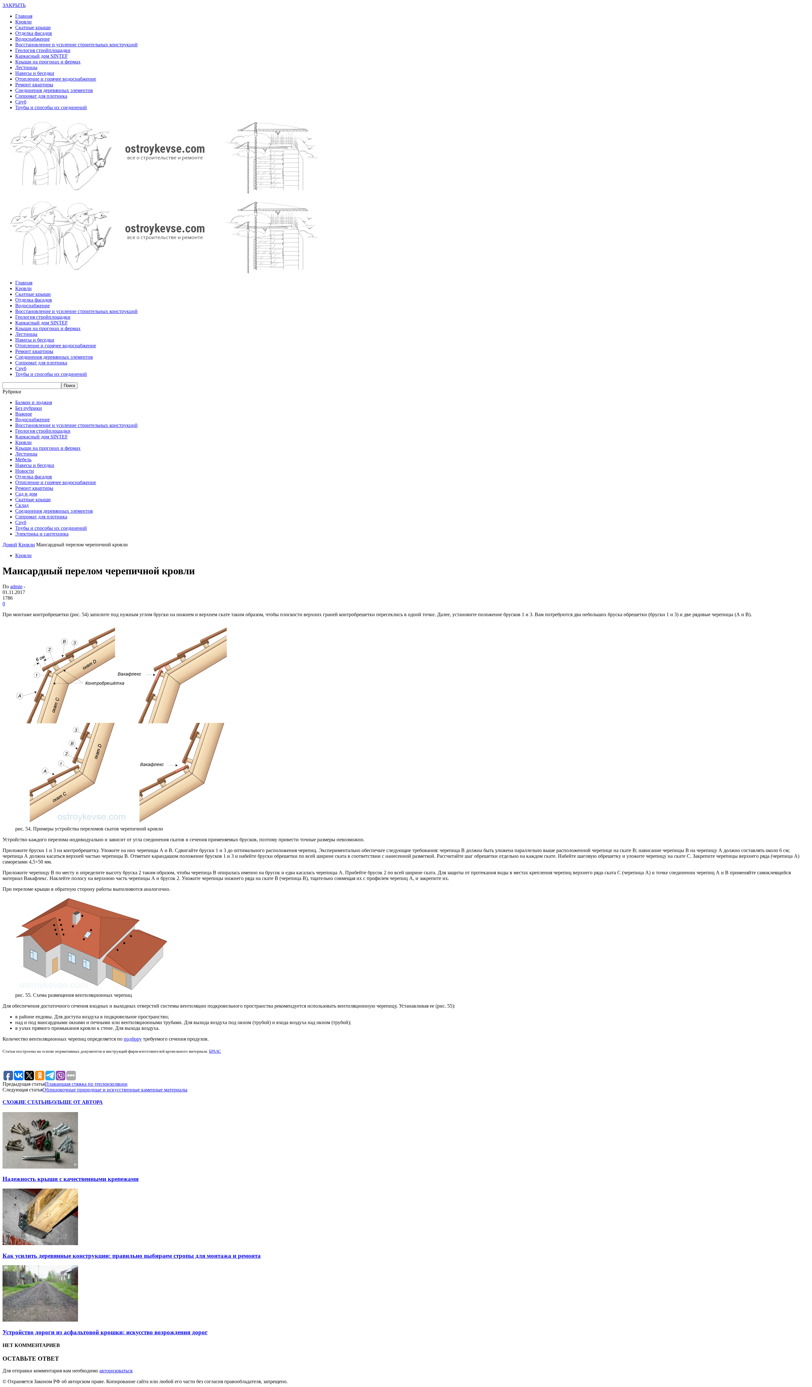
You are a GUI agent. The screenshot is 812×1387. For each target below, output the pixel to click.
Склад (22, 505)
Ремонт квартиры (34, 84)
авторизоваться (115, 1370)
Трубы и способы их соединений (51, 107)
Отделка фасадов (33, 33)
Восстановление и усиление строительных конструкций (76, 44)
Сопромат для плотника (41, 96)
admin (16, 586)
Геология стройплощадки (42, 50)
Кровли (23, 21)
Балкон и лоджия (33, 402)
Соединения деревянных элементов (54, 90)
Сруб (20, 101)
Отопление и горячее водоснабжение (55, 79)
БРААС (215, 1051)
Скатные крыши (33, 27)
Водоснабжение (32, 39)
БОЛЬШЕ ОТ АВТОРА (76, 1102)
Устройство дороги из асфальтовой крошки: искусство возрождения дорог (105, 1332)
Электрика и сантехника (42, 534)
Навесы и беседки (34, 73)
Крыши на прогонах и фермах (48, 61)
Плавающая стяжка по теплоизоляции (86, 1084)
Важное (23, 414)
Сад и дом (26, 494)
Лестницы (26, 67)
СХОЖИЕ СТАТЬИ (26, 1102)
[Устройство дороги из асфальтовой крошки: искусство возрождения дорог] (40, 1320)
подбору (133, 1039)
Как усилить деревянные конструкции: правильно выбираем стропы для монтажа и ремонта (132, 1255)
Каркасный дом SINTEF (41, 56)
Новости (24, 471)
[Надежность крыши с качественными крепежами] (40, 1167)
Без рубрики (28, 408)
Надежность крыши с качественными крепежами (71, 1179)
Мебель (23, 459)
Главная (23, 16)
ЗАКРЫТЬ (14, 5)
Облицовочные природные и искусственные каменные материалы (115, 1089)
